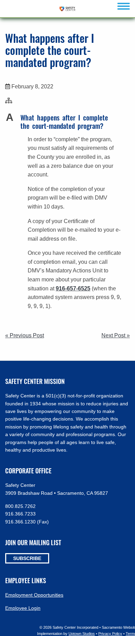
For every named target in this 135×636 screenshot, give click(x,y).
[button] (67, 122)
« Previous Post (24, 335)
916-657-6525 (73, 288)
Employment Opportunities (34, 595)
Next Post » (115, 335)
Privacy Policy (110, 634)
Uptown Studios (82, 634)
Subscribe (27, 558)
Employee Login (22, 608)
